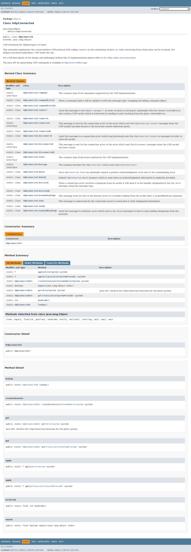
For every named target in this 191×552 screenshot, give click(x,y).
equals (41, 286)
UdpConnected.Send (33, 201)
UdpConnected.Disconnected (38, 144)
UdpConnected (13, 243)
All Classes (7, 8)
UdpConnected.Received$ (36, 191)
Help (61, 3)
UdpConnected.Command (35, 93)
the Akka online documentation (119, 58)
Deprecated (44, 3)
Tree (33, 3)
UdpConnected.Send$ (34, 206)
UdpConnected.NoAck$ (34, 177)
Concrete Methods (57, 263)
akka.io (17, 19)
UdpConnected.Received (35, 182)
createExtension (47, 281)
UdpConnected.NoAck (34, 172)
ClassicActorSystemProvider (60, 276)
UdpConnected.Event (34, 157)
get (39, 290)
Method (40, 12)
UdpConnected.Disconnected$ (38, 152)
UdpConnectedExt (24, 281)
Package (16, 3)
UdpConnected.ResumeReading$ (39, 195)
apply (41, 272)
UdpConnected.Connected (36, 123)
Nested (14, 12)
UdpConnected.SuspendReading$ (40, 210)
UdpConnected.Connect (35, 110)
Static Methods (34, 263)
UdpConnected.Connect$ (35, 118)
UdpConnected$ (22, 305)
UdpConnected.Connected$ (37, 131)
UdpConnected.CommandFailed (38, 100)
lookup (41, 305)
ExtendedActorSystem (68, 281)
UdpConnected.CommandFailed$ (39, 105)
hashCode (42, 300)
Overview (5, 3)
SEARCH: (155, 9)
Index (54, 3)
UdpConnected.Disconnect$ (37, 136)
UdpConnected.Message (35, 164)
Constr (30, 12)
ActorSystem (51, 272)
